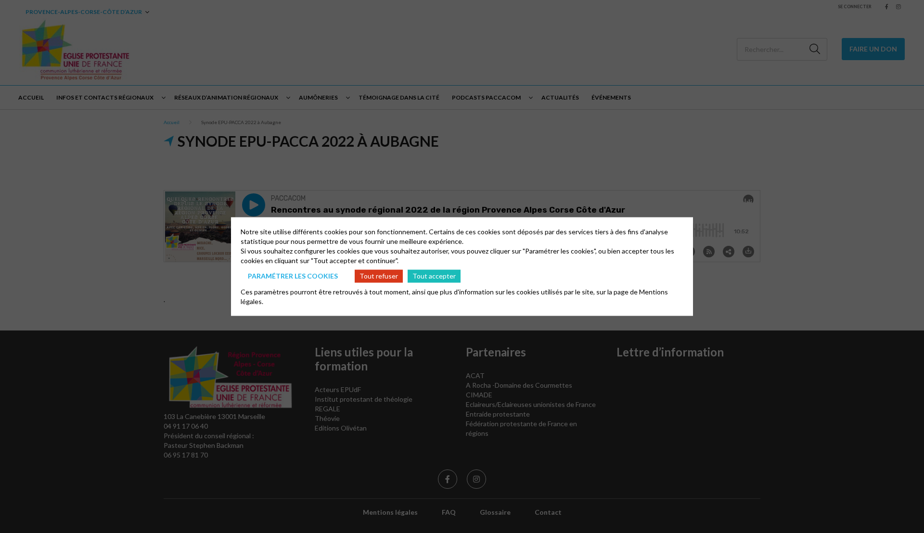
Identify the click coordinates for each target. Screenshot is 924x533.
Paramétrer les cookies (293, 276)
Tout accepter (434, 276)
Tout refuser (378, 276)
